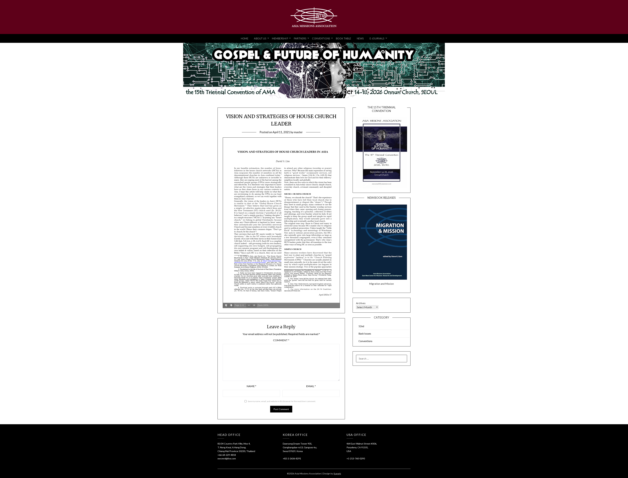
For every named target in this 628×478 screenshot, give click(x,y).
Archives (361, 303)
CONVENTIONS (321, 38)
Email (311, 386)
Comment (281, 340)
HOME (244, 38)
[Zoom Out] (248, 305)
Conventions (365, 341)
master (298, 132)
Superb (337, 473)
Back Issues (364, 333)
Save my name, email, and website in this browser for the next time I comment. (282, 401)
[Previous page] (226, 305)
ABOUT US (260, 38)
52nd (361, 326)
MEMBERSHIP (280, 38)
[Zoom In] (254, 305)
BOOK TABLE (343, 38)
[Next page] (231, 305)
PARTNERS (300, 38)
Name (251, 386)
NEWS (360, 38)
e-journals (377, 38)
